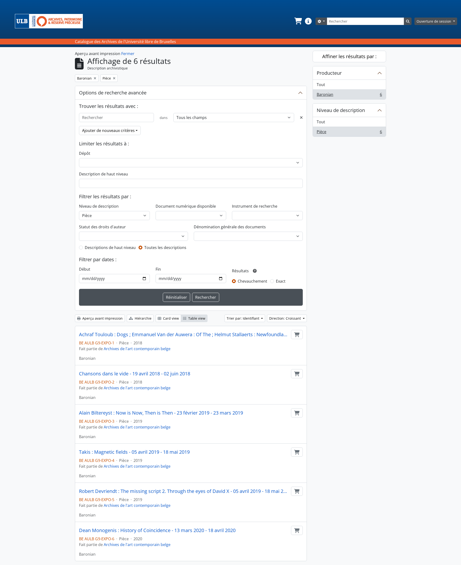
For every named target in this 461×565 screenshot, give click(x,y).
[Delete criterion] (301, 117)
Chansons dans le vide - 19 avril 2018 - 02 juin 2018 (134, 374)
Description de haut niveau (103, 174)
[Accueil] (51, 21)
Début (84, 269)
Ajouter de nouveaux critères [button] (108, 130)
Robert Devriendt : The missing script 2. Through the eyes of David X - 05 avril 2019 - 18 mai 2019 (184, 491)
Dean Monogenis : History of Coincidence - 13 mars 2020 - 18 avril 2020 (157, 530)
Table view (196, 318)
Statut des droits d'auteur (102, 227)
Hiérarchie (143, 318)
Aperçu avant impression (102, 318)
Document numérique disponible (186, 206)
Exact (280, 281)
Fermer (127, 53)
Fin (158, 269)
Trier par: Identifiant (243, 318)
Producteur (329, 73)
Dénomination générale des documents (230, 227)
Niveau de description (99, 206)
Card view (170, 318)
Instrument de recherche (254, 206)
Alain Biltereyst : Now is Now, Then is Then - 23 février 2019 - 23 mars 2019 (161, 413)
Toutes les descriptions (165, 247)
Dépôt (84, 153)
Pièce (349, 133)
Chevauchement (252, 281)
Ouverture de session (434, 21)
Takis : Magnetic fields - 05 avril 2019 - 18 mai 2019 (134, 452)
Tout (321, 84)
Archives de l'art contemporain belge (137, 348)
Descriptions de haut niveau (110, 247)
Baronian (349, 95)
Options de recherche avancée (112, 92)
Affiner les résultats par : (349, 56)
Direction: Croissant (285, 318)
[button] (297, 21)
